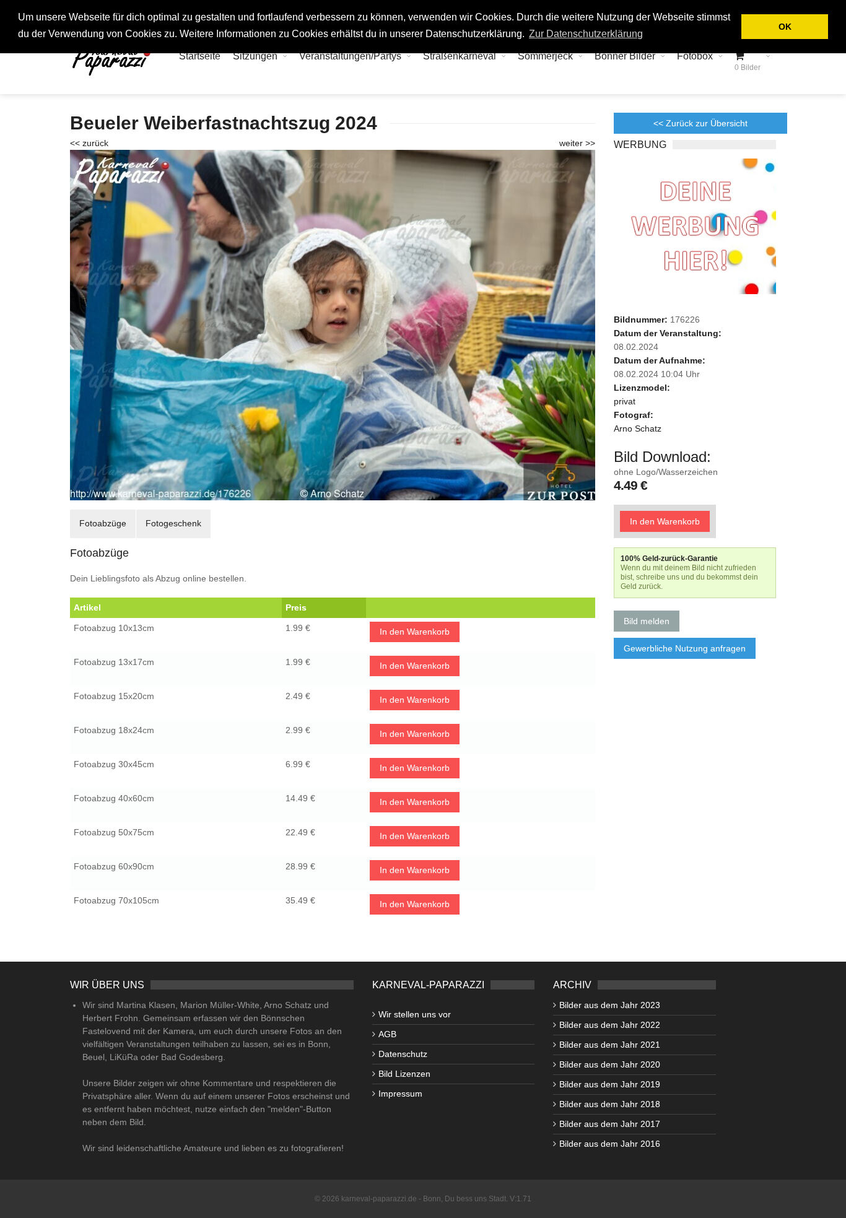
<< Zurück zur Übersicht (700, 123)
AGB (387, 1034)
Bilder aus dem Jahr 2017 (609, 1124)
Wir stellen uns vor (414, 1014)
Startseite (199, 56)
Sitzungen (255, 56)
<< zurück (89, 143)
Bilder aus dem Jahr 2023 (609, 1005)
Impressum (400, 1093)
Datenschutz (402, 1054)
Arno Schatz (637, 428)
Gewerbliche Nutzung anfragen (685, 648)
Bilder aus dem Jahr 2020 (609, 1064)
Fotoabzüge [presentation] (102, 523)
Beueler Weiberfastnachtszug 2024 (223, 123)
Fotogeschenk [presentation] (173, 523)
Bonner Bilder (625, 56)
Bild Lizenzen (404, 1074)
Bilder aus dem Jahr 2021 (609, 1045)
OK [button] (784, 27)
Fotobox (695, 56)
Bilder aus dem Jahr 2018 (609, 1104)
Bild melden (646, 621)
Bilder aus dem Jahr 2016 (609, 1144)
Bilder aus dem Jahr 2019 (609, 1084)
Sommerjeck (545, 56)
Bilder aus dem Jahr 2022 (609, 1025)
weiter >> (577, 143)
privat (624, 401)
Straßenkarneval (459, 56)
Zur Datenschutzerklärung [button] (586, 33)
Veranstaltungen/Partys (350, 56)
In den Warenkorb (415, 632)
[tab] (103, 523)
